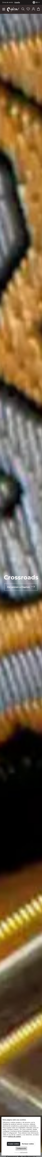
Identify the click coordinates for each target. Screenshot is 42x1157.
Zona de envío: (7, 2)
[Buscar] (23, 9)
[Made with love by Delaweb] (21, 1152)
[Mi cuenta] (33, 9)
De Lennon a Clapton (18, 587)
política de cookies (14, 1136)
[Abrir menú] (3, 9)
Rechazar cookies (28, 1144)
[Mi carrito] (38, 9)
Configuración (21, 1148)
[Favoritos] (28, 9)
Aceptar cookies (13, 1144)
